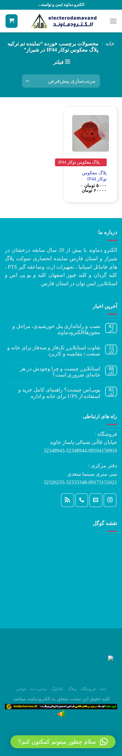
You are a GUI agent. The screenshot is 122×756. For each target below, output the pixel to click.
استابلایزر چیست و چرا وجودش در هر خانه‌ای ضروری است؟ (60, 372)
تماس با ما (38, 689)
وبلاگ (72, 689)
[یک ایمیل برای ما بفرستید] (95, 500)
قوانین (21, 689)
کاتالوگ (57, 689)
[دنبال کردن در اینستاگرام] (109, 500)
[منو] (113, 21)
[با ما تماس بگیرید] (81, 500)
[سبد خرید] (12, 21)
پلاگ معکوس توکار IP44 (94, 175)
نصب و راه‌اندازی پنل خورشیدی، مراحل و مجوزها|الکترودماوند (56, 329)
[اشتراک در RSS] (67, 500)
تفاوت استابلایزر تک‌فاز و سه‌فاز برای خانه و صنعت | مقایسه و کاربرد (53, 350)
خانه (110, 43)
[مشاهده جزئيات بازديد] (61, 713)
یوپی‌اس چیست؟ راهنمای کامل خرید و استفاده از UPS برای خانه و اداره (59, 393)
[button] (62, 741)
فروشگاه (88, 689)
